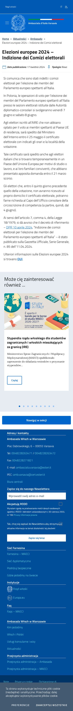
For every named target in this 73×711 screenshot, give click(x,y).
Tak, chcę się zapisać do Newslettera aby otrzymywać (34, 524)
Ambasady (36, 39)
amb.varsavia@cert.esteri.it (29, 474)
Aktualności (19, 39)
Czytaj (16, 380)
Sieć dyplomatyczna (19, 561)
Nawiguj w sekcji (36, 420)
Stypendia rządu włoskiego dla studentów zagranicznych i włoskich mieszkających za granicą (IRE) (36, 342)
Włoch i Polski (15, 634)
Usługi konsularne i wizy (21, 641)
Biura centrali (15, 482)
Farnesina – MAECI (18, 554)
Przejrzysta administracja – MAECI (27, 669)
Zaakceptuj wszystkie (51, 705)
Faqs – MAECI (15, 611)
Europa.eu (18, 597)
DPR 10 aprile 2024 (19, 227)
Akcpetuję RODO (17, 504)
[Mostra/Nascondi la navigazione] (7, 23)
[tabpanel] (36, 348)
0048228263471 (22, 453)
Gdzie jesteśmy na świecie (22, 575)
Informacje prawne (29, 515)
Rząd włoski (10, 6)
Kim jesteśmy (15, 627)
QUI (20, 259)
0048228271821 (22, 460)
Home (5, 39)
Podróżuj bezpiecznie (19, 568)
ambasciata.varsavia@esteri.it (33, 467)
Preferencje (21, 705)
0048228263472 (45, 453)
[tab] (19, 406)
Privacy (17, 515)
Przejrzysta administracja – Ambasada (29, 662)
